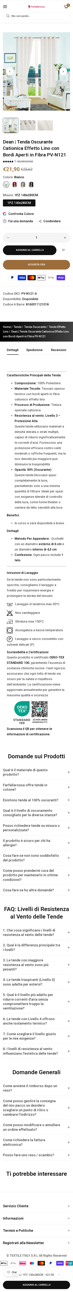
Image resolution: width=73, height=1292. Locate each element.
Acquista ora (36, 264)
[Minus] (8, 238)
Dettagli (12, 350)
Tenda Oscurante (35, 326)
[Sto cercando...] (7, 16)
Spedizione (34, 350)
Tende (17, 326)
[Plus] (65, 238)
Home (7, 326)
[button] (63, 71)
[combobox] (36, 16)
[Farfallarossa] (36, 6)
